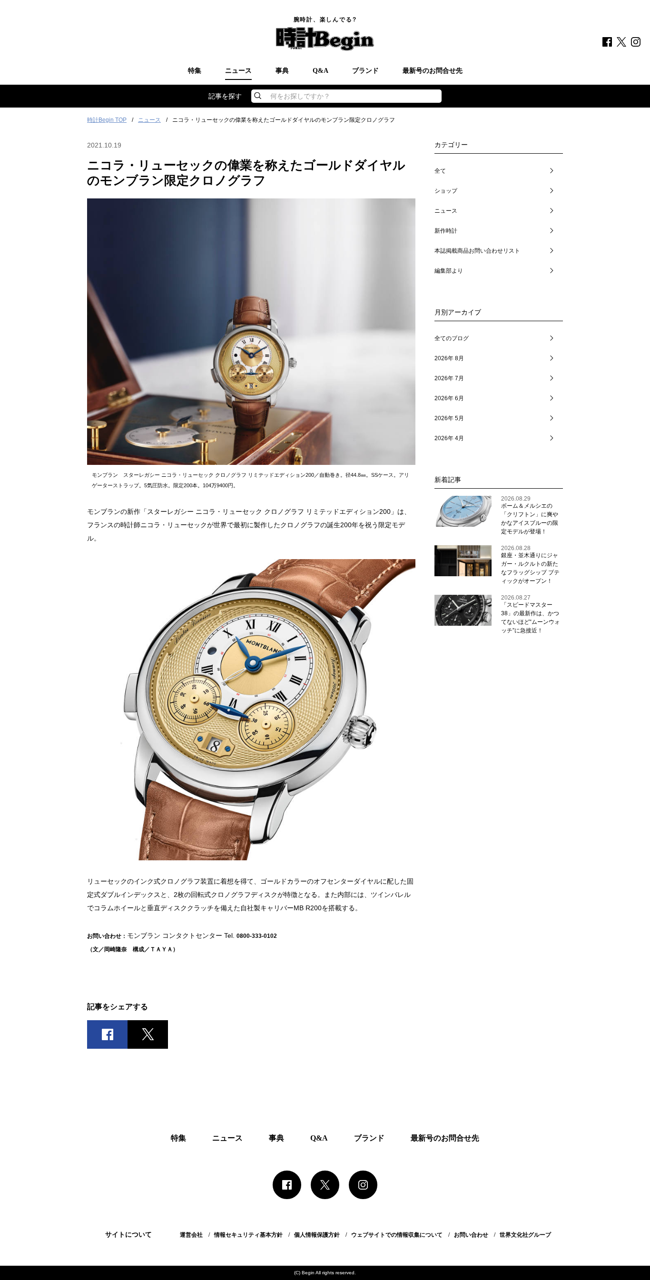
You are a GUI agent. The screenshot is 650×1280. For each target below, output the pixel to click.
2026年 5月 (449, 418)
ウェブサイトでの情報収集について (397, 1234)
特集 (194, 71)
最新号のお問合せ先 (433, 71)
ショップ (445, 190)
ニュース (238, 71)
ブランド (365, 71)
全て (440, 170)
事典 (282, 71)
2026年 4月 (449, 438)
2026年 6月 (449, 398)
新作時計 (445, 230)
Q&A (320, 71)
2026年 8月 (449, 358)
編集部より (448, 270)
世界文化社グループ (525, 1234)
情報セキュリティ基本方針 (248, 1234)
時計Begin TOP (107, 120)
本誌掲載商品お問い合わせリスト (477, 250)
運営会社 (191, 1234)
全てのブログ (451, 338)
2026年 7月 (449, 378)
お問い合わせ (471, 1234)
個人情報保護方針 (317, 1234)
